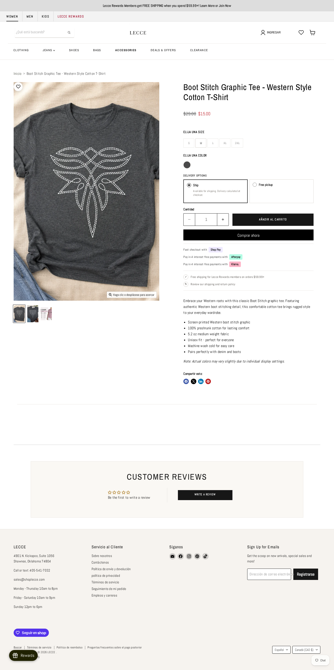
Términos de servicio (105, 582)
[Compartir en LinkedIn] (201, 381)
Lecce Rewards (71, 16)
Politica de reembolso (69, 647)
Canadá (304, 650)
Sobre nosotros (102, 556)
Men (30, 16)
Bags (97, 50)
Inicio (17, 74)
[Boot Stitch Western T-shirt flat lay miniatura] (19, 314)
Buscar (18, 647)
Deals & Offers (163, 50)
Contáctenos (100, 562)
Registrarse (305, 574)
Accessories (126, 50)
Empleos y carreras (104, 595)
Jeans (48, 50)
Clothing (21, 50)
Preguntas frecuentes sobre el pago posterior (114, 647)
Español (279, 650)
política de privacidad (106, 575)
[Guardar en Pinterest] (208, 381)
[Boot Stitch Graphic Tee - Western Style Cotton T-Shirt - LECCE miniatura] (33, 314)
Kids (45, 16)
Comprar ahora (248, 235)
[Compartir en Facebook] (186, 381)
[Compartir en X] (193, 381)
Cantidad (188, 209)
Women (12, 16)
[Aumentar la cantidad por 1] (223, 219)
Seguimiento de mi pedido (109, 589)
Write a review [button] (205, 494)
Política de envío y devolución (111, 569)
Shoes (74, 50)
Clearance (199, 50)
